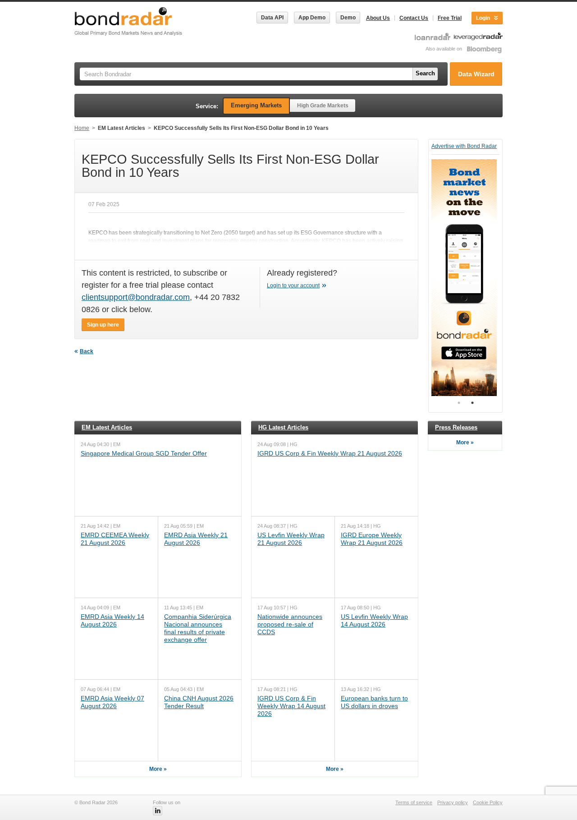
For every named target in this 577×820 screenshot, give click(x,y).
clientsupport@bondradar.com (136, 297)
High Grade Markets (322, 105)
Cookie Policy (488, 802)
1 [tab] (458, 402)
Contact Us (413, 18)
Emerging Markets (256, 105)
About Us (378, 18)
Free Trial (450, 18)
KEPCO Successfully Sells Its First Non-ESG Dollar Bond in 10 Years (241, 128)
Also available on (444, 48)
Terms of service (413, 802)
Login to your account (293, 285)
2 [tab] (472, 402)
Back (86, 351)
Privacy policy (452, 802)
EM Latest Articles (121, 128)
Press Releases (456, 427)
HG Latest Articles (283, 427)
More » (158, 769)
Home (81, 128)
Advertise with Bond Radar (464, 146)
